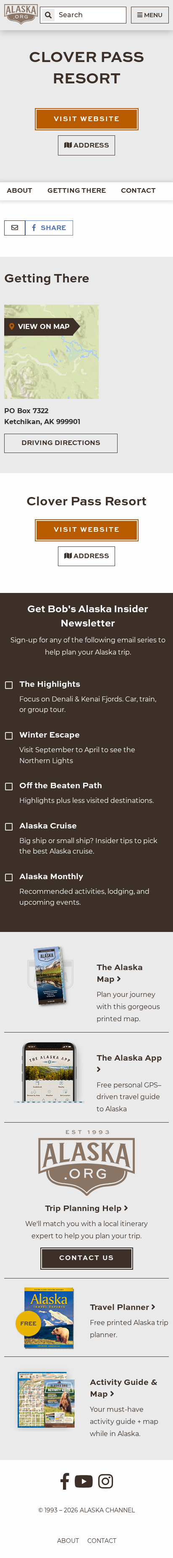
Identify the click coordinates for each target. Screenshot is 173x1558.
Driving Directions (60, 443)
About (19, 191)
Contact (138, 191)
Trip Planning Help (84, 1209)
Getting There (76, 191)
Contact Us (86, 1258)
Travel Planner (120, 1308)
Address (90, 145)
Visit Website (87, 119)
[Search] (48, 15)
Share (52, 228)
